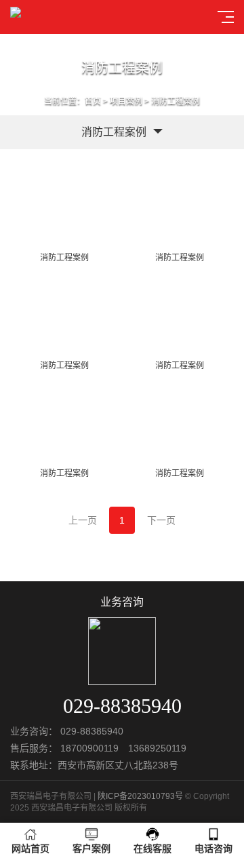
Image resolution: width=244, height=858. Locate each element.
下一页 (161, 520)
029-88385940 (91, 731)
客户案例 (91, 848)
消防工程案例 (175, 101)
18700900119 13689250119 (123, 748)
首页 (93, 101)
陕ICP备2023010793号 (140, 796)
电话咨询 (213, 848)
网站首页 (30, 848)
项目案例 (126, 101)
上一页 (82, 520)
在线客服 (152, 848)
